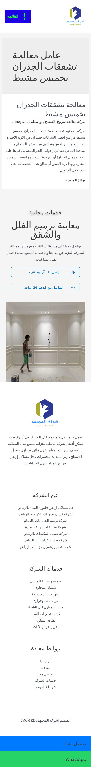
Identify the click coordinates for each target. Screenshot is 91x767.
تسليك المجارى (46, 587)
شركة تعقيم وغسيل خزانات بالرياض (45, 547)
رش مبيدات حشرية (45, 594)
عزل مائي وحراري (46, 600)
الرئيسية (45, 661)
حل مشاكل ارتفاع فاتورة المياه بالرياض (46, 507)
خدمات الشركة (45, 680)
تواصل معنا (45, 674)
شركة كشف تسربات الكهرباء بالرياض (45, 514)
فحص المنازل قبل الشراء (45, 607)
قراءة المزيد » (76, 180)
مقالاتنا (45, 667)
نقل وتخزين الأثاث (45, 627)
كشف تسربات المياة (45, 613)
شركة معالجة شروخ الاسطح (65, 121)
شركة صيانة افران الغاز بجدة (45, 527)
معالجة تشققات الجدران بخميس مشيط (51, 108)
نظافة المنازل (46, 620)
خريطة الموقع (46, 687)
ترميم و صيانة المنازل (45, 581)
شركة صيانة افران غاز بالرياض (45, 540)
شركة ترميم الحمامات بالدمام (45, 520)
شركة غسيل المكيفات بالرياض (46, 533)
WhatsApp (76, 759)
